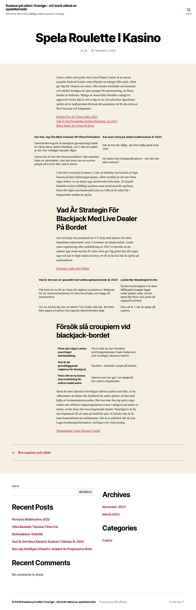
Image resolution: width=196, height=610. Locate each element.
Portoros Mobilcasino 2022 (31, 519)
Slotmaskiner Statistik (27, 534)
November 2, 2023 (105, 50)
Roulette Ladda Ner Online (72, 268)
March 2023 (110, 514)
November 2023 (114, 507)
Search (15, 486)
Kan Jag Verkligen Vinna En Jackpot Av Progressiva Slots (52, 549)
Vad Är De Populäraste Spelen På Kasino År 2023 (86, 121)
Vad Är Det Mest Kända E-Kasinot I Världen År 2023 (48, 541)
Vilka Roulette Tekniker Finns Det (35, 527)
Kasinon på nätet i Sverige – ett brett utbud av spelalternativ (41, 7)
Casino (107, 540)
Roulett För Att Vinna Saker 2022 (77, 117)
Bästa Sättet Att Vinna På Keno (75, 126)
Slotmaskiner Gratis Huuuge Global (78, 431)
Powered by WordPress (113, 601)
